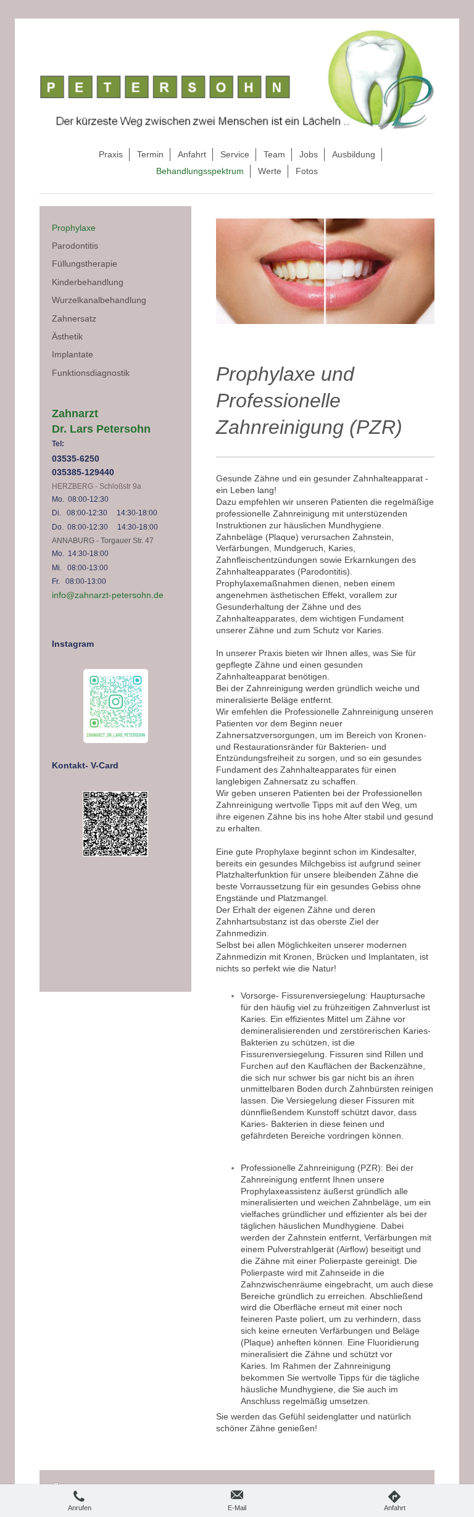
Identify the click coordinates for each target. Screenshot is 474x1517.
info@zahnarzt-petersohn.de (108, 595)
